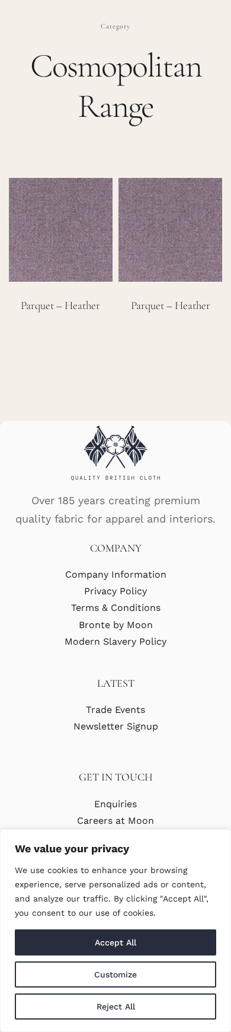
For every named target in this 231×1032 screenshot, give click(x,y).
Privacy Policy (115, 591)
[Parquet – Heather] (61, 230)
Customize (115, 974)
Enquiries (115, 804)
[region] (115, 930)
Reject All (116, 1006)
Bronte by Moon (116, 624)
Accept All (115, 942)
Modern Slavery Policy (115, 641)
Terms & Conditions (116, 607)
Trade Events (115, 709)
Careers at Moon (115, 820)
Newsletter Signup (115, 726)
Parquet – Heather (60, 305)
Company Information (115, 574)
